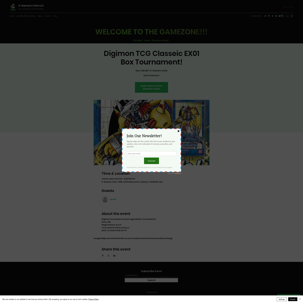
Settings (282, 299)
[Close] (300, 299)
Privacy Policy (93, 299)
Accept (292, 299)
